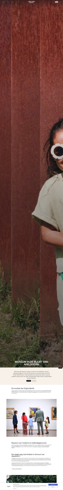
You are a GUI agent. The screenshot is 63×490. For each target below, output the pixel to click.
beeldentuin (34, 392)
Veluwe (30, 392)
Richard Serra (35, 446)
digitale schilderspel (40, 463)
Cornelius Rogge (43, 446)
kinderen (14, 458)
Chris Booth (39, 446)
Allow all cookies (53, 484)
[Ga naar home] (31, 2)
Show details (14, 488)
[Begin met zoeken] (50, 2)
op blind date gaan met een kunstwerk (18, 465)
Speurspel (28, 463)
